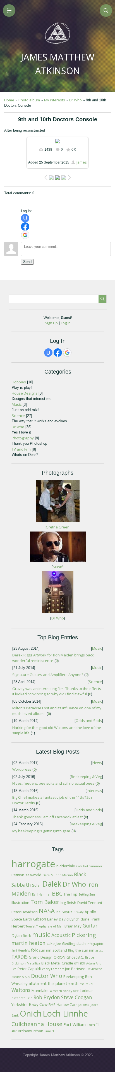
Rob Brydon (46, 997)
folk (34, 950)
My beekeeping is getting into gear (41, 830)
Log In (66, 322)
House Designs (24, 393)
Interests (94, 790)
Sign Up (51, 322)
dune (85, 919)
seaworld (33, 874)
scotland (59, 950)
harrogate (33, 863)
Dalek (51, 884)
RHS (52, 1004)
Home (9, 99)
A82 (14, 1031)
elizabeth (18, 998)
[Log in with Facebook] (25, 226)
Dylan (16, 935)
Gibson (39, 919)
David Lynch (69, 919)
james (83, 1004)
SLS (27, 977)
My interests (54, 99)
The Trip (70, 894)
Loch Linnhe (65, 1013)
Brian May (73, 926)
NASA (47, 910)
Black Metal (51, 963)
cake (51, 943)
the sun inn (84, 950)
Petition (17, 874)
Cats (79, 866)
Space (16, 919)
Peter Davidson (24, 911)
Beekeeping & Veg (86, 776)
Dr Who (75, 99)
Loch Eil (93, 1024)
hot (85, 866)
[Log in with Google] (25, 235)
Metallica (33, 963)
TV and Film (21, 449)
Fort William (74, 1024)
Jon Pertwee (75, 968)
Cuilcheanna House (36, 1024)
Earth (27, 919)
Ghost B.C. (75, 957)
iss (58, 911)
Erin (29, 998)
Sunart (49, 1031)
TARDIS (19, 956)
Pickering (84, 935)
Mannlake (40, 990)
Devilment (94, 969)
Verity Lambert (53, 969)
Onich (31, 1013)
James (81, 162)
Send (27, 262)
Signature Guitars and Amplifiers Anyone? (47, 674)
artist (99, 950)
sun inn (45, 950)
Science (18, 415)
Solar (36, 885)
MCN (89, 984)
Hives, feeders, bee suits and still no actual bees (53, 783)
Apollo (90, 911)
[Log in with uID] (25, 218)
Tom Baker (44, 902)
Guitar (90, 925)
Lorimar (86, 990)
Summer (95, 866)
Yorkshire (19, 1004)
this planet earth (63, 983)
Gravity (78, 912)
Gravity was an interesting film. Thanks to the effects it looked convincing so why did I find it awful (56, 691)
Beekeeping (73, 976)
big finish (68, 902)
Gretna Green (58, 527)
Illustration (20, 902)
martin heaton (28, 943)
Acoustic (61, 935)
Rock (27, 935)
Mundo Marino (62, 875)
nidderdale (65, 865)
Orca (46, 875)
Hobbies (19, 381)
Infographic (95, 944)
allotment (38, 983)
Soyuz (67, 911)
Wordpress (21, 769)
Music (16, 404)
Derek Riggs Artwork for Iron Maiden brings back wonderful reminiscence (53, 657)
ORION (59, 957)
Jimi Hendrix (20, 950)
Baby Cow (38, 1004)
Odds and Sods (89, 720)
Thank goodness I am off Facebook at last (47, 816)
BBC (57, 893)
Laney (52, 919)
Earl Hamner (41, 894)
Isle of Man (55, 926)
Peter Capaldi (29, 968)
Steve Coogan (76, 997)
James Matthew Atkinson (57, 64)
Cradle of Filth (73, 963)
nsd (82, 984)
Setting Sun (86, 894)
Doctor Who (46, 976)
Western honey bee (64, 991)
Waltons (20, 990)
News (97, 762)
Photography (23, 438)
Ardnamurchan (30, 1030)
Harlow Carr (67, 1004)
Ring (71, 950)
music (41, 934)
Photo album (29, 99)
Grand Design (40, 957)
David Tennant (89, 902)
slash (81, 943)
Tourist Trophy (36, 926)
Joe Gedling (65, 943)
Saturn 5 (17, 977)
